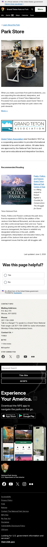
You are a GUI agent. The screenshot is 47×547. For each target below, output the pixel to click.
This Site (23, 375)
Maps (18, 15)
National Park (18, 9)
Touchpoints (17, 293)
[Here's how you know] (23, 3)
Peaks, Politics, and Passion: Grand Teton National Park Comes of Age (40, 181)
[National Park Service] (3, 9)
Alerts (9, 15)
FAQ (4, 340)
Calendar (25, 15)
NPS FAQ (4, 515)
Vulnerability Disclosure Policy (13, 526)
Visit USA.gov (8, 542)
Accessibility (6, 497)
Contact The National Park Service (15, 511)
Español (6, 348)
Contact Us (6, 332)
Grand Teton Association (12, 139)
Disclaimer (5, 522)
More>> (4, 111)
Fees (32, 15)
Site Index (7, 344)
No (9, 282)
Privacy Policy (6, 500)
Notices (4, 507)
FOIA (3, 504)
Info (2, 15)
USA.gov (4, 529)
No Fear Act (5, 518)
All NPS (23, 381)
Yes (9, 275)
